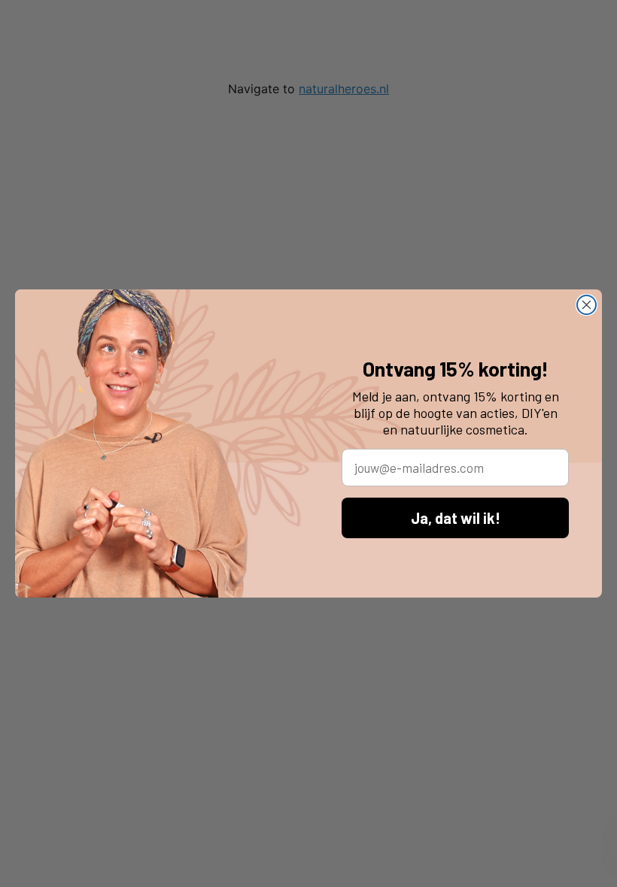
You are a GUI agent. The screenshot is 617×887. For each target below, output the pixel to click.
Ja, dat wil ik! (455, 518)
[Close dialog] (586, 304)
